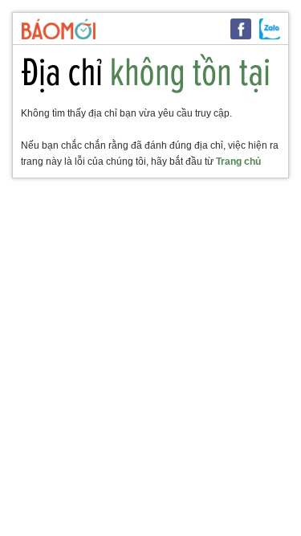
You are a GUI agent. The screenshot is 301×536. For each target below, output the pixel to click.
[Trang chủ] (59, 28)
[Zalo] (269, 28)
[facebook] (240, 28)
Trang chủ (238, 161)
